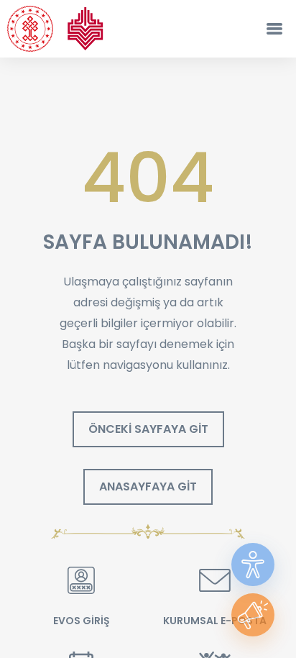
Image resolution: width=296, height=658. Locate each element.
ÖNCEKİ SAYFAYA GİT (148, 429)
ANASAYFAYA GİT (148, 486)
